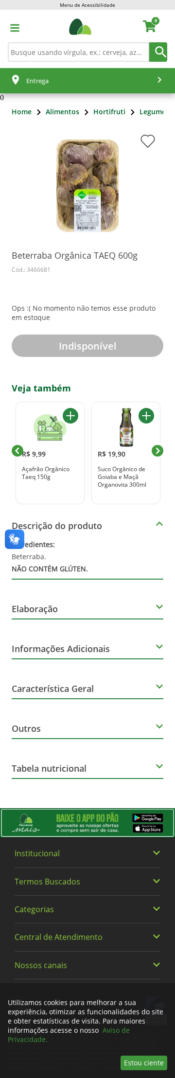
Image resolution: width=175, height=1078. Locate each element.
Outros (26, 728)
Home (22, 111)
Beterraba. (50, 556)
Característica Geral (53, 688)
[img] (87, 822)
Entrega (37, 80)
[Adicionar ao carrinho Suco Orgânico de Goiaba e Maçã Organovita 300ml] (146, 416)
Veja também (41, 388)
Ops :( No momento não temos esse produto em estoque (84, 312)
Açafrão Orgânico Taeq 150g (46, 472)
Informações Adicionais (61, 648)
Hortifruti (109, 111)
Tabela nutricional (49, 768)
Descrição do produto (57, 525)
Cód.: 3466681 (31, 269)
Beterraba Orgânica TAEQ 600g (75, 255)
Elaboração (35, 609)
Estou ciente (144, 1062)
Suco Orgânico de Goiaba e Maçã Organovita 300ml (122, 476)
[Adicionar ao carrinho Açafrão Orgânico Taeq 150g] (70, 416)
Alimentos (62, 111)
